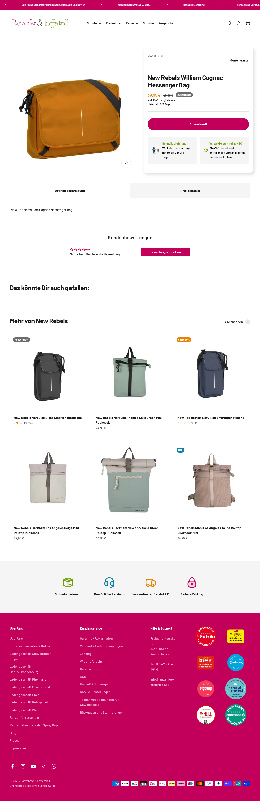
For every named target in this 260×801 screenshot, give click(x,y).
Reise (130, 23)
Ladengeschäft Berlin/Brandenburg (24, 669)
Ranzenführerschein (24, 717)
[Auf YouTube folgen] (33, 766)
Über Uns (16, 638)
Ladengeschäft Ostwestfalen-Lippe (31, 656)
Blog (13, 733)
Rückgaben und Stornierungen (102, 712)
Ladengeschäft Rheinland (28, 679)
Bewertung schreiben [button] (165, 252)
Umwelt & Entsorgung (96, 684)
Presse (15, 740)
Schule (92, 23)
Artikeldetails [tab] (190, 190)
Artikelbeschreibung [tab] (70, 190)
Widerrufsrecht (91, 661)
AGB (83, 676)
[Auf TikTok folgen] (43, 766)
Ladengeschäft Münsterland (30, 687)
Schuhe (148, 23)
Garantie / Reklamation (96, 638)
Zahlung (86, 654)
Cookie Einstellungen (95, 692)
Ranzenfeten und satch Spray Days (34, 725)
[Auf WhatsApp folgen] (54, 766)
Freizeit (111, 23)
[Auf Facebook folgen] (12, 766)
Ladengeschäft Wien (24, 710)
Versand (171, 100)
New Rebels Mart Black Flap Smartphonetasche (48, 417)
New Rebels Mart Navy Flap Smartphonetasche (210, 417)
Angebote (166, 23)
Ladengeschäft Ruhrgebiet (29, 702)
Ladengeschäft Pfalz (24, 695)
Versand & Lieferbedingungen (101, 646)
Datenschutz (89, 669)
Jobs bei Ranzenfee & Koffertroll (33, 646)
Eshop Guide (48, 785)
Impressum (18, 748)
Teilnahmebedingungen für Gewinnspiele (99, 702)
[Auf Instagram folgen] (23, 766)
